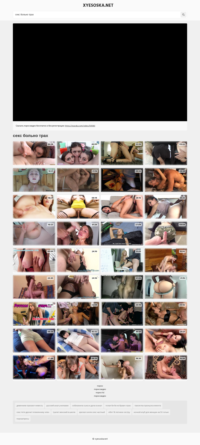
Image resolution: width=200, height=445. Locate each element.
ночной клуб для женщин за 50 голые (151, 412)
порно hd (100, 392)
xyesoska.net (98, 5)
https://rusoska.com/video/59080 (80, 125)
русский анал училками (57, 405)
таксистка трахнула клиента (148, 405)
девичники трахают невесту (30, 405)
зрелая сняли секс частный (92, 412)
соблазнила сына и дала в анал (87, 405)
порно (100, 386)
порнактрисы (23, 418)
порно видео (100, 389)
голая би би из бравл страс (118, 405)
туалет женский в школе (64, 412)
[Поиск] (183, 15)
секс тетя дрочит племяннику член (33, 412)
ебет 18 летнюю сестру (119, 412)
